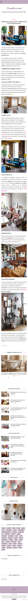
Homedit (24, 289)
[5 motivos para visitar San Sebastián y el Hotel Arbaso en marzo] (5, 417)
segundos (15, 547)
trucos (20, 547)
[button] (2, 366)
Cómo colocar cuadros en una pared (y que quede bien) (17, 469)
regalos (14, 545)
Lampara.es (9, 138)
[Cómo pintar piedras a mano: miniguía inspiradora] (5, 438)
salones (3, 547)
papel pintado (4, 543)
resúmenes (19, 545)
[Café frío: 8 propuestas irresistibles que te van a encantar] (5, 454)
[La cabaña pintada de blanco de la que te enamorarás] (5, 410)
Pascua (10, 543)
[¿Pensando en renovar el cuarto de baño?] (14, 363)
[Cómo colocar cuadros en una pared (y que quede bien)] (5, 470)
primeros (3, 545)
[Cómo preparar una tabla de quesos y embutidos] (5, 402)
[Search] (26, 2)
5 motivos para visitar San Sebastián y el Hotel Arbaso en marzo (18, 417)
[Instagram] (14, 589)
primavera (20, 543)
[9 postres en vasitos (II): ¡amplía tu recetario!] (5, 462)
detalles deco (5, 345)
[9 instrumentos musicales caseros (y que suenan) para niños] (5, 446)
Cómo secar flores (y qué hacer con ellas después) (18, 425)
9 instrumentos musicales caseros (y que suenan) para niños (17, 446)
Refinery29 (8, 239)
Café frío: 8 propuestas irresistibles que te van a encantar (16, 454)
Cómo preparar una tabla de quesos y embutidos (17, 400)
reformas (9, 545)
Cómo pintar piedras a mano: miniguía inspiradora (17, 437)
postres (14, 543)
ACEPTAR (14, 599)
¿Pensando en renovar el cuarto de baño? (14, 374)
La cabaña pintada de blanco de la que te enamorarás (18, 408)
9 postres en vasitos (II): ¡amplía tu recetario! (18, 461)
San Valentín (9, 547)
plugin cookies (24, 599)
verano (3, 549)
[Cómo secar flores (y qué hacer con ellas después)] (5, 426)
